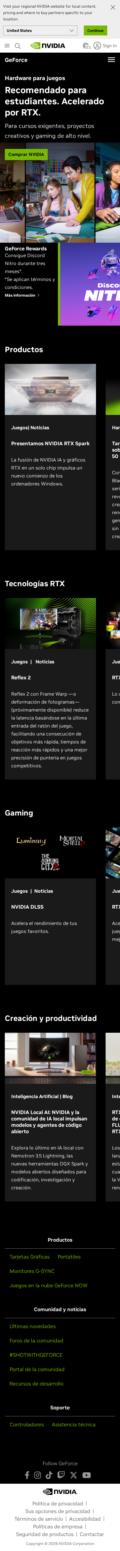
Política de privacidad (57, 1503)
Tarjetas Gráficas (30, 1256)
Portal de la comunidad (37, 1369)
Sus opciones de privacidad (57, 1511)
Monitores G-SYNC (32, 1271)
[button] (86, 47)
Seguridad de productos (45, 1534)
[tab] (17, 237)
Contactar (92, 1534)
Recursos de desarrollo (36, 1383)
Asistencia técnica (74, 1424)
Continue (95, 30)
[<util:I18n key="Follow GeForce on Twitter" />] (73, 1475)
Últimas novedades (33, 1326)
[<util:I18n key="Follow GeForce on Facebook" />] (27, 1475)
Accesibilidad (85, 1519)
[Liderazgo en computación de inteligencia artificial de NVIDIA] (48, 46)
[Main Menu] (7, 46)
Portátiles (69, 1256)
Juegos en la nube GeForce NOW (49, 1285)
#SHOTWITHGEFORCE (36, 1355)
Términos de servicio (38, 1519)
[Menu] (111, 59)
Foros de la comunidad (36, 1340)
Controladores (27, 1424)
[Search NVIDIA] (18, 44)
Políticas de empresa (58, 1526)
